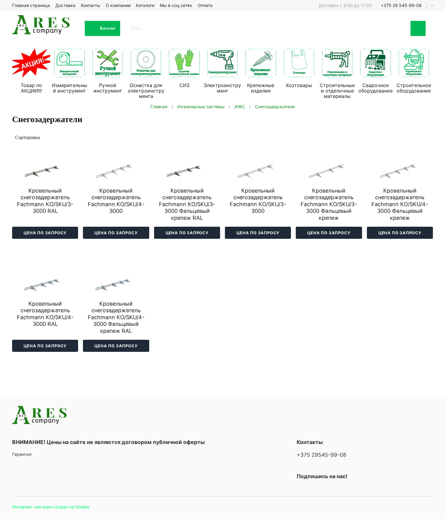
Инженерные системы (201, 106)
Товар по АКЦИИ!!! (31, 88)
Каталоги (145, 5)
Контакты (90, 5)
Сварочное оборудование (375, 88)
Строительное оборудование (414, 88)
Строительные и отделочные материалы (337, 90)
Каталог (108, 28)
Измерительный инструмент (69, 88)
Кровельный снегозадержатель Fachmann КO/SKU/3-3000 (258, 200)
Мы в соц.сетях (176, 5)
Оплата (205, 5)
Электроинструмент (222, 88)
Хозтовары (299, 85)
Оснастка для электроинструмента (146, 90)
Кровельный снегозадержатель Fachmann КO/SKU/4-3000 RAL (45, 313)
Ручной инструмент (108, 88)
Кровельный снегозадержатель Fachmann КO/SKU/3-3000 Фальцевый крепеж (329, 204)
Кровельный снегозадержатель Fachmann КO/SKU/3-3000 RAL (45, 200)
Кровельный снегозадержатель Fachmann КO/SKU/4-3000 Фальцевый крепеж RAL (116, 317)
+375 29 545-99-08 (401, 5)
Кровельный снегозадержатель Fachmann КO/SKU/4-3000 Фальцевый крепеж (399, 204)
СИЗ (184, 85)
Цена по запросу (45, 232)
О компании (118, 5)
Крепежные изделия (260, 88)
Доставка (65, 5)
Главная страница (31, 5)
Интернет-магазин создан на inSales (51, 506)
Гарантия (21, 454)
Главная (158, 106)
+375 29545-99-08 (321, 455)
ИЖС (240, 106)
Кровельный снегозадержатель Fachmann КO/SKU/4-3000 (116, 200)
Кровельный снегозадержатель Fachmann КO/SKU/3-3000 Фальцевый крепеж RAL (187, 204)
